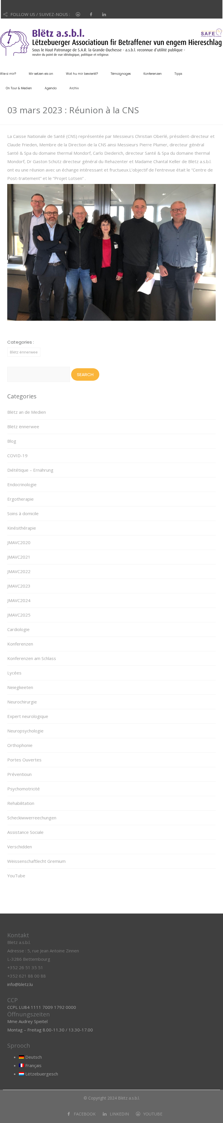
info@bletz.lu (20, 984)
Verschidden (19, 846)
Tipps (178, 74)
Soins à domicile (23, 513)
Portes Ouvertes (24, 760)
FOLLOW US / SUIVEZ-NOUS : (40, 14)
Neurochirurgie (22, 702)
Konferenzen (152, 74)
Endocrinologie (22, 484)
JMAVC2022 (18, 571)
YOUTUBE (152, 1114)
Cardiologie (18, 629)
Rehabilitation (20, 803)
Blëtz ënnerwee (24, 352)
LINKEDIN (119, 1114)
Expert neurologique (27, 716)
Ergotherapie (20, 499)
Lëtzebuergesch (41, 1074)
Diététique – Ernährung (30, 470)
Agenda (51, 88)
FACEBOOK (85, 1114)
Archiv (74, 88)
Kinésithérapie (21, 528)
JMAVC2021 (18, 557)
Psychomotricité (23, 789)
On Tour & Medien (19, 88)
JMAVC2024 (18, 600)
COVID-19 (17, 455)
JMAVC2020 (18, 542)
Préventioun (19, 774)
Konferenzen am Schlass (31, 658)
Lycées (14, 673)
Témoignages (121, 74)
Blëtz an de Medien (26, 412)
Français (33, 1065)
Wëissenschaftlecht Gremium (36, 861)
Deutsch (33, 1057)
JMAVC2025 (18, 615)
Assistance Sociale (25, 832)
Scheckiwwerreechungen (31, 818)
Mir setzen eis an (41, 74)
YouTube (16, 875)
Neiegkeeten (20, 687)
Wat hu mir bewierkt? (82, 74)
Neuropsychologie (25, 731)
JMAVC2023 (18, 586)
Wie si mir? (8, 74)
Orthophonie (20, 745)
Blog (11, 441)
